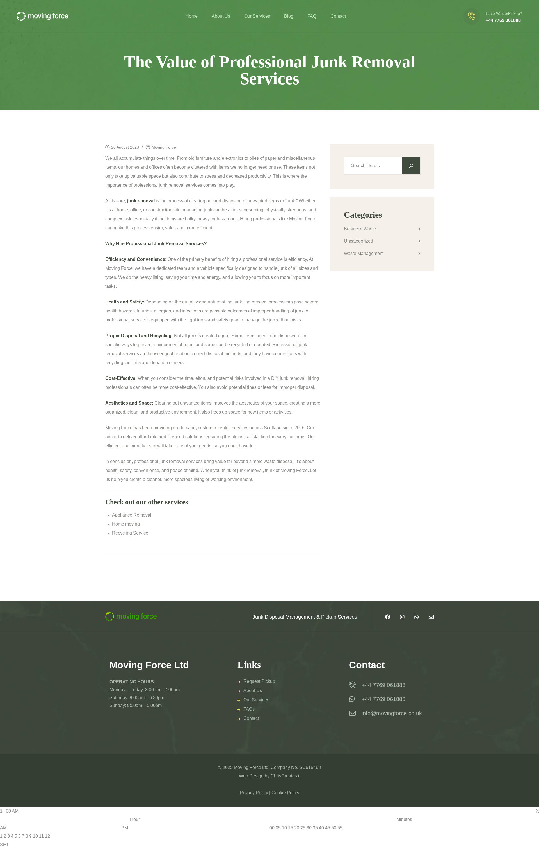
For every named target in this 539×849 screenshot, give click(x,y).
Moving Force (164, 147)
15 (290, 827)
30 (309, 827)
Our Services (257, 16)
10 (35, 836)
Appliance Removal (131, 515)
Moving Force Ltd (251, 767)
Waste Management (363, 253)
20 (296, 827)
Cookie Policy (285, 792)
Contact (338, 16)
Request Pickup (259, 681)
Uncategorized (358, 241)
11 (41, 836)
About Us (221, 16)
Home (192, 16)
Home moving (126, 524)
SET (4, 844)
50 (333, 827)
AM (3, 827)
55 (339, 827)
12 (47, 836)
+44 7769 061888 (503, 20)
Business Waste (360, 228)
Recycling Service (130, 533)
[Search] (411, 165)
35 (315, 827)
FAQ (311, 16)
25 (302, 827)
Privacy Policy (254, 792)
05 (278, 827)
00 (272, 827)
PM (124, 827)
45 (327, 827)
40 (321, 827)
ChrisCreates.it (285, 775)
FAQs (249, 709)
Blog (288, 16)
